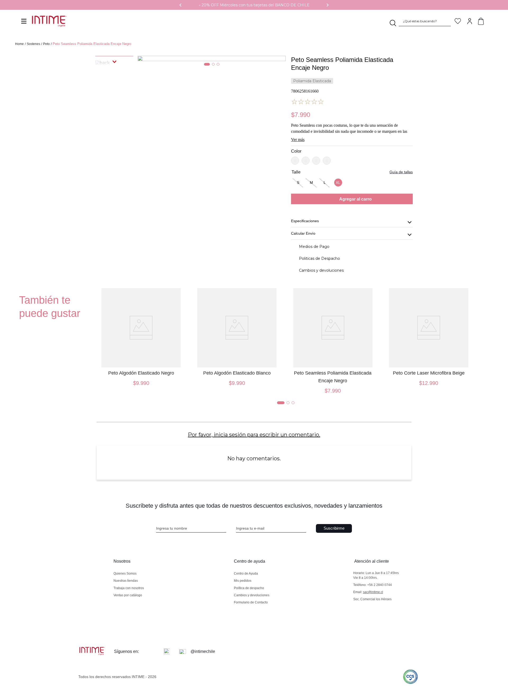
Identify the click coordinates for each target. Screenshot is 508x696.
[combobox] (413, 21)
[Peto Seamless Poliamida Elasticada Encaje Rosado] (295, 160)
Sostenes (33, 44)
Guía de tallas (401, 172)
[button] (298, 182)
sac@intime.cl (373, 592)
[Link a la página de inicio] (20, 44)
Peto (46, 44)
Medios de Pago (314, 246)
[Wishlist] (457, 21)
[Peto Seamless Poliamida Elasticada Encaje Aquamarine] (326, 160)
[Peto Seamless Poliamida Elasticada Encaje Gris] (316, 160)
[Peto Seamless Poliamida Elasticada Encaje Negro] (305, 160)
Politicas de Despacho (319, 258)
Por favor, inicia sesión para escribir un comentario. (254, 434)
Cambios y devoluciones (321, 270)
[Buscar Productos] (392, 21)
